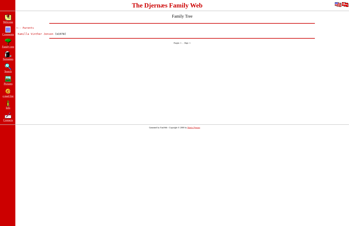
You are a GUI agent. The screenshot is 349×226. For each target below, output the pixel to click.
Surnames (8, 58)
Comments (8, 34)
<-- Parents (25, 27)
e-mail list (8, 96)
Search (8, 71)
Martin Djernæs (193, 127)
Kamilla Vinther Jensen (35, 33)
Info (8, 107)
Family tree (8, 46)
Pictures (8, 83)
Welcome (8, 21)
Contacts (8, 120)
